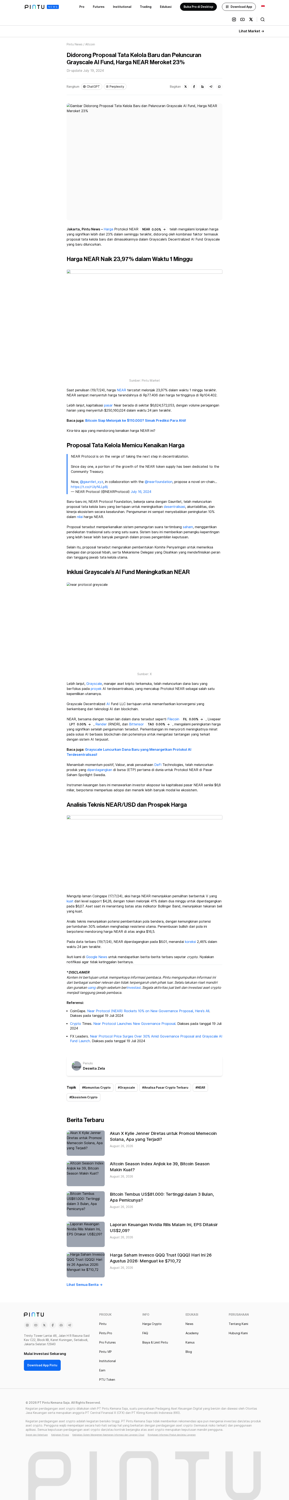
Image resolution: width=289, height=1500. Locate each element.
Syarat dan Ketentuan (37, 1434)
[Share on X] (186, 87)
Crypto (75, 1024)
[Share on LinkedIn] (202, 87)
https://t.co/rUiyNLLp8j (89, 487)
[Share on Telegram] (211, 87)
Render (101, 724)
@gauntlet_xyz (91, 482)
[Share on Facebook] (194, 87)
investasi (133, 988)
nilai (80, 517)
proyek (96, 689)
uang (92, 988)
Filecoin (173, 719)
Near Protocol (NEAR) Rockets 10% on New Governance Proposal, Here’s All (148, 1011)
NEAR (121, 390)
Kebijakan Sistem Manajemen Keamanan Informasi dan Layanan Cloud (108, 1434)
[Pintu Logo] (42, 7)
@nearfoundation (158, 482)
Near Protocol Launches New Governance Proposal (134, 1024)
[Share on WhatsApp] (219, 87)
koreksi (190, 942)
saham (188, 527)
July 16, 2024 (141, 492)
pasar (108, 405)
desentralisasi (174, 507)
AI (108, 704)
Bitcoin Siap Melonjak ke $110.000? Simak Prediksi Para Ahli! (135, 421)
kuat (70, 901)
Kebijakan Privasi (60, 1434)
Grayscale (94, 684)
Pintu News (75, 44)
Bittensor (136, 724)
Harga (108, 229)
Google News (96, 957)
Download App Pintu (42, 1365)
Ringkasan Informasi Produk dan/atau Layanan (172, 1434)
